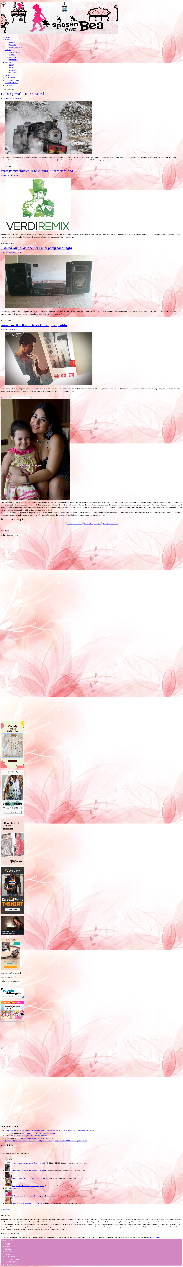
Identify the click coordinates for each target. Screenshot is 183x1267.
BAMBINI (8, 62)
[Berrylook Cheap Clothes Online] (12, 865)
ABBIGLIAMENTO (15, 47)
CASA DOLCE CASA (12, 80)
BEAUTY (8, 50)
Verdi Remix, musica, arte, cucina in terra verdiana (37, 171)
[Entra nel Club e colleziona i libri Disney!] (8, 1203)
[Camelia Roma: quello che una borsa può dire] (8, 1178)
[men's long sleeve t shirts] (12, 913)
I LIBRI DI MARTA (11, 83)
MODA (7, 40)
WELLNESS (17, 98)
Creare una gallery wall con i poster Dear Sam (39, 1133)
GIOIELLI (12, 45)
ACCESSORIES (6, 330)
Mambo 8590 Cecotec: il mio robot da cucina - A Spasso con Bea (28, 1141)
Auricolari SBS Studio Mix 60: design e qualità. (34, 325)
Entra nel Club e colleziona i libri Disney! (27, 1203)
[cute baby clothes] (12, 767)
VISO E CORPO (14, 52)
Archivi (3, 535)
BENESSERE (13, 60)
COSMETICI (13, 68)
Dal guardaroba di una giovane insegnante (28, 1186)
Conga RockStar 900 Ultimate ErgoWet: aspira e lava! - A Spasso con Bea (31, 1131)
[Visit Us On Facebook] (73, 524)
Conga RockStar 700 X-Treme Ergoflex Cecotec (77, 1131)
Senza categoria (6, 98)
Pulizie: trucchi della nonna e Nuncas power (28, 1196)
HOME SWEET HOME (14, 252)
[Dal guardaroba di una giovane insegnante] (8, 1186)
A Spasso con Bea (7, 1240)
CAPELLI (12, 55)
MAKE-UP (12, 57)
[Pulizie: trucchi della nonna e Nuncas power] (8, 1196)
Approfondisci (155, 1237)
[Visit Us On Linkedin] (109, 524)
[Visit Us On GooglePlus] (91, 524)
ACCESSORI (13, 42)
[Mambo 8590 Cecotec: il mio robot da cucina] (8, 1171)
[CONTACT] (9, 1188)
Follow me (6, 1210)
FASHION (4, 175)
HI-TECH (8, 75)
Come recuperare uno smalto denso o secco (28, 1163)
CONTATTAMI (10, 85)
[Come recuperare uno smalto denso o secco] (8, 1163)
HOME (7, 37)
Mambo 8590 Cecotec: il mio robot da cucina (28, 1171)
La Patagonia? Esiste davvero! (22, 94)
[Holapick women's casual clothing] (12, 816)
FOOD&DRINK (10, 78)
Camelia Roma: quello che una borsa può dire (29, 1178)
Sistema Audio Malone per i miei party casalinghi (36, 248)
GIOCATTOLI (13, 73)
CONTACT (17, 1188)
